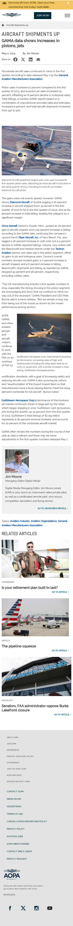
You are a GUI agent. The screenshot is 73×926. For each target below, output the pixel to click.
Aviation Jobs (15, 836)
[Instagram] (36, 908)
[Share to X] (23, 59)
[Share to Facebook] (15, 59)
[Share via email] (38, 59)
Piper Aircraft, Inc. (29, 237)
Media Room (14, 799)
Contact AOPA (15, 791)
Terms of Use (15, 814)
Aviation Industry (20, 521)
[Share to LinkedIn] (31, 59)
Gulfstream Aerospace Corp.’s (19, 400)
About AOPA (12, 737)
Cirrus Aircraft (9, 225)
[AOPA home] (11, 16)
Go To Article (59, 592)
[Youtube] (49, 908)
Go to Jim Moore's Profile (52, 508)
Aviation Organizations (44, 521)
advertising (14, 806)
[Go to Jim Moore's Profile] (17, 472)
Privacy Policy (16, 829)
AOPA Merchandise (18, 844)
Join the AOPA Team (16, 769)
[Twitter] (23, 908)
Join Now (42, 15)
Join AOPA (11, 744)
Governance (13, 763)
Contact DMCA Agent (19, 851)
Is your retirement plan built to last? (30, 588)
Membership (13, 750)
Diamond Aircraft (20, 202)
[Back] (4, 25)
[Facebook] (10, 908)
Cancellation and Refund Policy (27, 821)
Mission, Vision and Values (20, 756)
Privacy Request (17, 859)
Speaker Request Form (18, 781)
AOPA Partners (14, 775)
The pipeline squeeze (19, 646)
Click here (42, 7)
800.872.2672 (9, 894)
